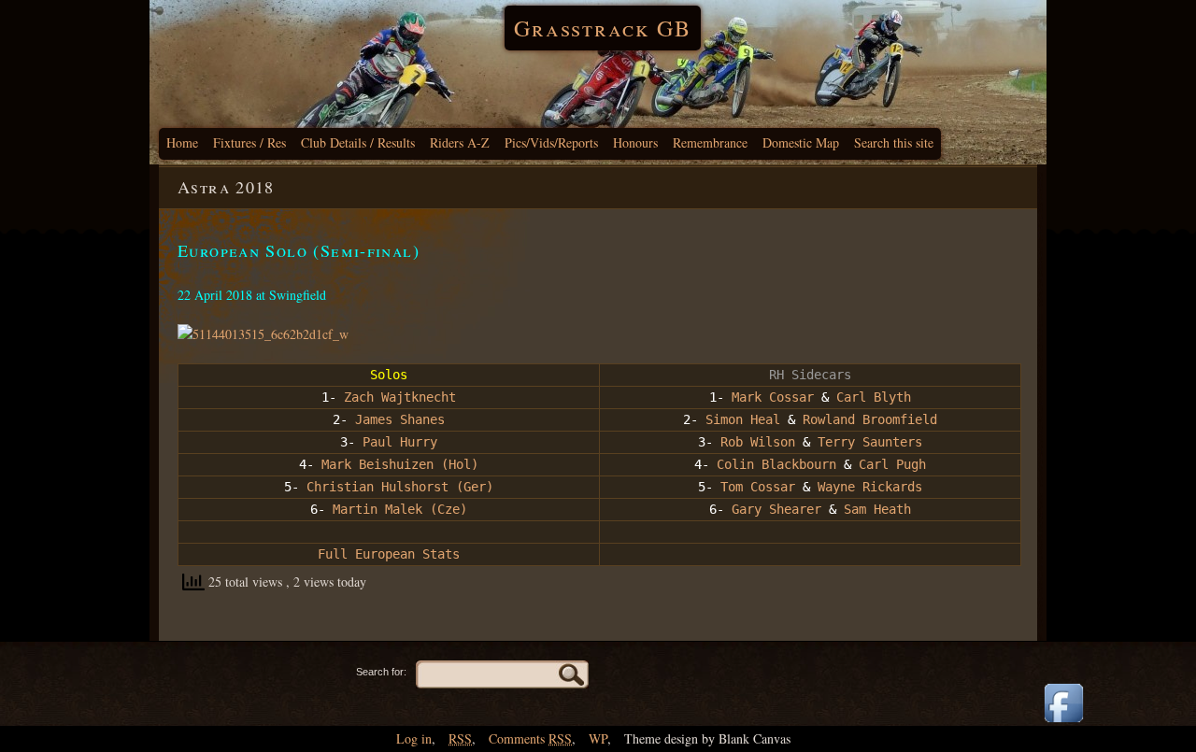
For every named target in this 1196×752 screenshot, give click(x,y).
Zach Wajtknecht (400, 397)
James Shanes (400, 419)
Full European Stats (389, 553)
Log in (414, 738)
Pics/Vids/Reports (551, 142)
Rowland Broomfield (870, 419)
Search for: (381, 671)
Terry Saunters (870, 441)
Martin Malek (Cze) (400, 509)
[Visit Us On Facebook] (1063, 723)
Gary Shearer (776, 509)
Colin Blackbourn (776, 464)
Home (182, 142)
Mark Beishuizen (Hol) (399, 464)
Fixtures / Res (249, 142)
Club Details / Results (358, 142)
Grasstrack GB (602, 28)
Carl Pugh (892, 464)
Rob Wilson (757, 441)
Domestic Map (800, 142)
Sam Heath (877, 509)
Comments (530, 738)
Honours (635, 142)
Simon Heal (742, 419)
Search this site (893, 142)
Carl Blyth (873, 397)
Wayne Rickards (870, 486)
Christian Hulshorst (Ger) (399, 486)
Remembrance (710, 142)
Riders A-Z (460, 142)
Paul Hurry (400, 441)
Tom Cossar (757, 486)
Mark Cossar (773, 397)
